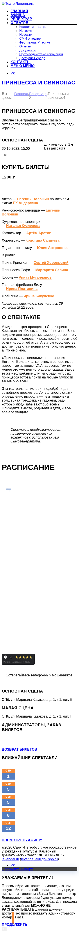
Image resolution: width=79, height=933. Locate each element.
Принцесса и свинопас (38, 82)
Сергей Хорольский (51, 262)
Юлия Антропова (52, 248)
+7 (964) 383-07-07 (17, 738)
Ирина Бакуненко (38, 296)
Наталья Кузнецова (23, 225)
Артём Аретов (38, 233)
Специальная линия (36, 682)
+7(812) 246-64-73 (16, 742)
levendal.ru (10, 859)
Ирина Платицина (22, 289)
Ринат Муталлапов (35, 277)
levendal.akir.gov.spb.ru (39, 859)
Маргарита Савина (51, 270)
